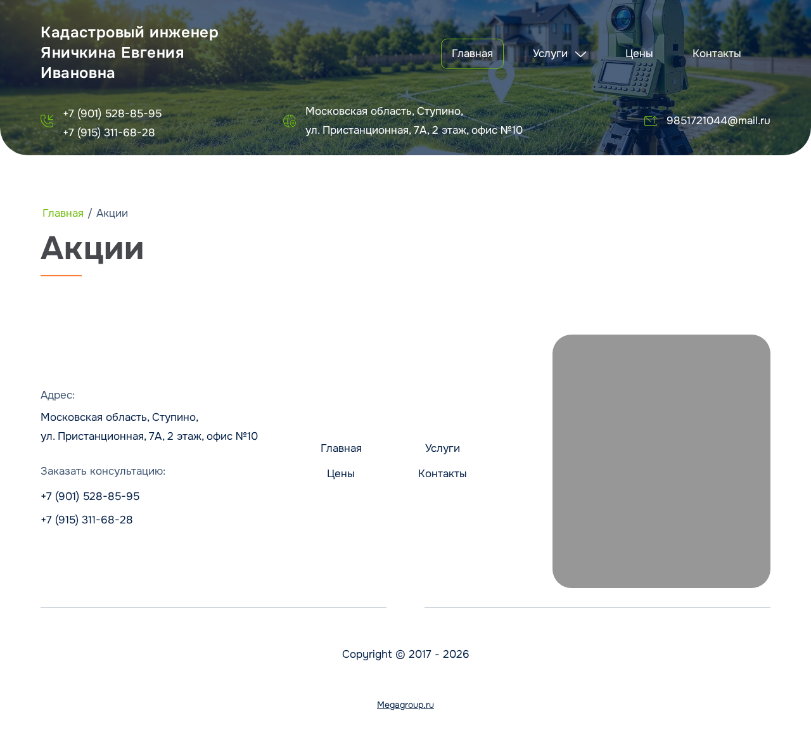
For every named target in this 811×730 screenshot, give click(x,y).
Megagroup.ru (405, 704)
